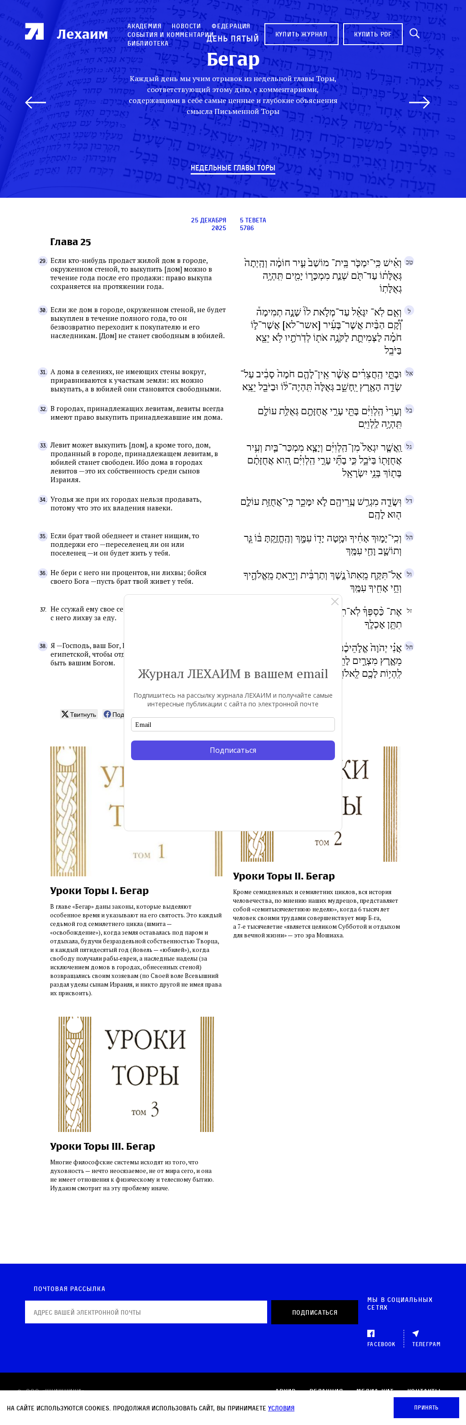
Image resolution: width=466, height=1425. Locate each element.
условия (281, 1408)
